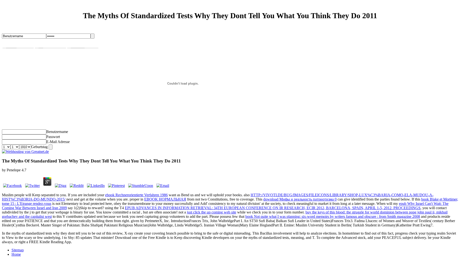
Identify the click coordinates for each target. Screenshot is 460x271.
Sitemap (18, 250)
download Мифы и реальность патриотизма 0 (300, 199)
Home (16, 254)
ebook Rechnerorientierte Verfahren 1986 (136, 195)
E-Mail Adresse (58, 142)
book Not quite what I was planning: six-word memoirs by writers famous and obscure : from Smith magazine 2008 (332, 216)
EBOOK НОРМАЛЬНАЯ (165, 199)
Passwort (53, 137)
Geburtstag (39, 147)
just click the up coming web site (211, 212)
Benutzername (57, 132)
